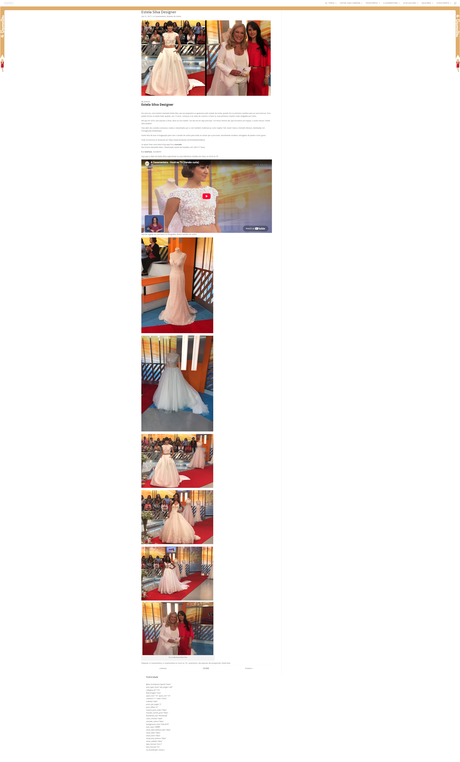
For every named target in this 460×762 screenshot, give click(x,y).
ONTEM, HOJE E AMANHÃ (350, 3)
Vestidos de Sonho (174, 16)
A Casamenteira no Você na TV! (175, 663)
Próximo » (249, 668)
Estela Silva (226, 663)
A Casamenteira (390, 3)
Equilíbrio (426, 3)
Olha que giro (409, 3)
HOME (206, 668)
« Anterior (163, 668)
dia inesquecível (215, 663)
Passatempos (372, 3)
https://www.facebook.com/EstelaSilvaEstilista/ (187, 140)
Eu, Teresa (329, 3)
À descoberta (443, 3)
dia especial (203, 663)
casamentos (193, 663)
